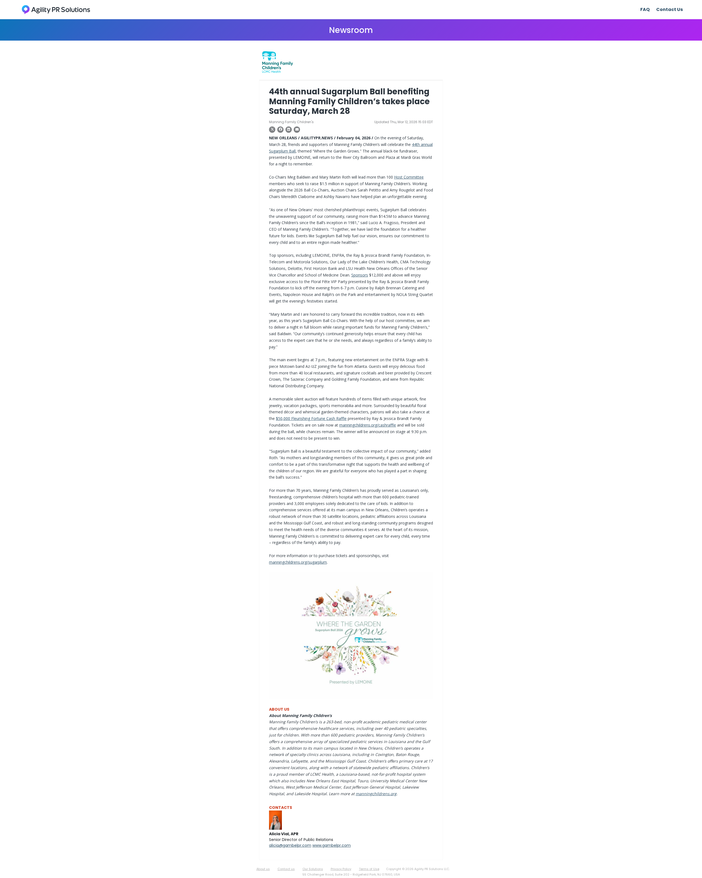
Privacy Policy (341, 869)
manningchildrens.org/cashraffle (367, 425)
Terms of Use (369, 869)
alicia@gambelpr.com (290, 845)
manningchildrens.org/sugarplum (298, 562)
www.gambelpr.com (331, 845)
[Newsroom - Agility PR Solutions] (56, 9)
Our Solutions (312, 869)
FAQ (645, 9)
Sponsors (359, 275)
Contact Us (669, 9)
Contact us (286, 869)
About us (263, 869)
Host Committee (409, 177)
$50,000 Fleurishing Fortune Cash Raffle (311, 418)
